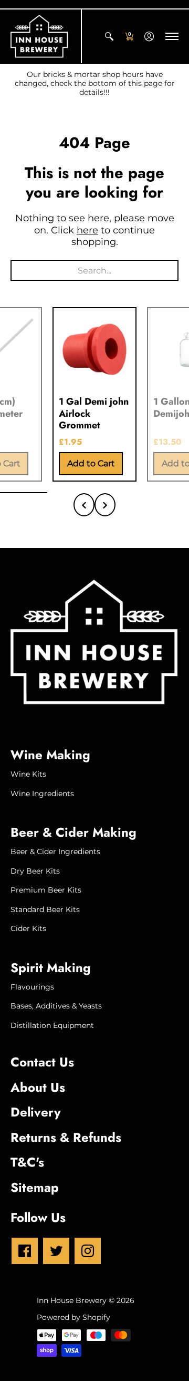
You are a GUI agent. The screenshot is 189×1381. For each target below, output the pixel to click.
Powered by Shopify (73, 1317)
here (87, 230)
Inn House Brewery (72, 1300)
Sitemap (34, 1187)
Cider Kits (28, 928)
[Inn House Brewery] (39, 36)
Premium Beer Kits (45, 890)
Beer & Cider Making (73, 832)
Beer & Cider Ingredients (55, 851)
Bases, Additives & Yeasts (56, 1006)
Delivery (35, 1112)
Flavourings (32, 987)
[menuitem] (109, 36)
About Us (37, 1087)
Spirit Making (50, 967)
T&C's (27, 1162)
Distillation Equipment (52, 1025)
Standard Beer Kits (45, 909)
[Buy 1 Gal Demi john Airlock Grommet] (94, 349)
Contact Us (42, 1062)
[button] (109, 36)
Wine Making (50, 755)
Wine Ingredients (42, 793)
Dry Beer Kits (35, 871)
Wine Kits (28, 774)
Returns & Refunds (65, 1137)
